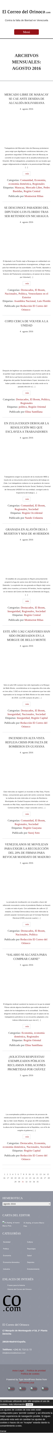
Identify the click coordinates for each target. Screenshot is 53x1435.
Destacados (27, 289)
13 (41, 1174)
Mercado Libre (34, 187)
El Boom (40, 289)
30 (19, 1182)
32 (26, 1182)
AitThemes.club (26, 1382)
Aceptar (29, 1404)
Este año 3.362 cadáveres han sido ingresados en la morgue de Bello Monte (26, 635)
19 (15, 1178)
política (23, 406)
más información (17, 1404)
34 (34, 1182)
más (27, 173)
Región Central (32, 191)
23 (30, 1178)
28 (49, 1178)
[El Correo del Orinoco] (26, 11)
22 (26, 1178)
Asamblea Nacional (25, 301)
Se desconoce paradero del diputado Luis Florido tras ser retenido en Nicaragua (26, 212)
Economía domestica (11, 1262)
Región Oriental (37, 406)
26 (41, 1178)
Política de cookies (30, 1374)
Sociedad (33, 509)
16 (4, 1178)
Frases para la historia (16, 1285)
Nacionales (11, 293)
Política (22, 293)
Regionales (38, 183)
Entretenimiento (33, 1269)
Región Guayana (32, 827)
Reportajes (31, 1249)
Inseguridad (14, 611)
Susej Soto (34, 832)
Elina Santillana (34, 411)
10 (30, 1174)
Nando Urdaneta (34, 517)
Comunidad (26, 180)
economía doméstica (20, 183)
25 (38, 1178)
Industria (6, 1269)
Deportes (30, 1262)
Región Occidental (32, 512)
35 (38, 1182)
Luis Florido (44, 301)
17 (8, 1178)
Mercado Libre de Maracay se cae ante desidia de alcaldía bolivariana (26, 99)
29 (15, 1182)
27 (45, 1178)
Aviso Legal (18, 1370)
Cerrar (3, 1431)
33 (30, 1182)
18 (12, 1178)
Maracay (19, 187)
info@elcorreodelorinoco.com (13, 1353)
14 (44, 1174)
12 (37, 1174)
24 (34, 1178)
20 (19, 1178)
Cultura (30, 1242)
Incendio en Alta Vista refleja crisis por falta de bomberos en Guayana (26, 742)
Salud (29, 1255)
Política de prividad (36, 1370)
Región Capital (39, 717)
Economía (39, 180)
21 (23, 1178)
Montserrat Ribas (33, 196)
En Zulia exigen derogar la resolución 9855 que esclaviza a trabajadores (26, 427)
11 (33, 1174)
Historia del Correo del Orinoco (19, 1289)
